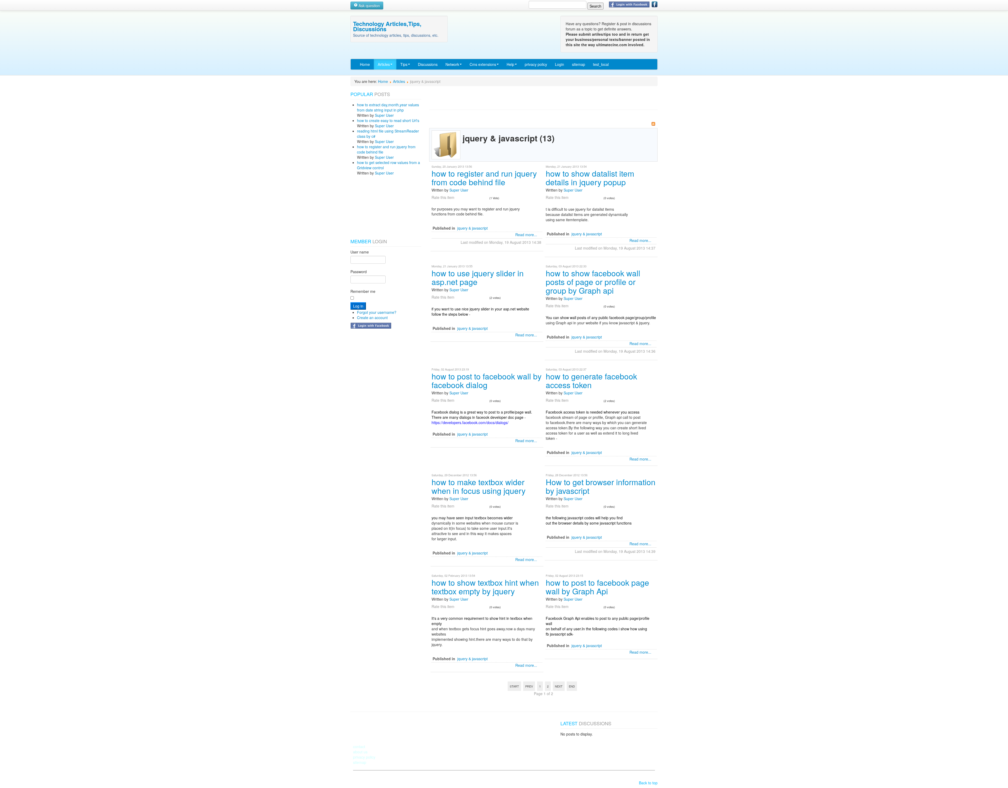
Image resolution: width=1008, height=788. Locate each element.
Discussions (428, 64)
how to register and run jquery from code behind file (484, 178)
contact (359, 746)
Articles (384, 64)
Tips (403, 64)
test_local (601, 64)
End (572, 686)
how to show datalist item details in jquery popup (590, 178)
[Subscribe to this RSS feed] (653, 124)
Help (510, 64)
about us (360, 751)
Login (559, 64)
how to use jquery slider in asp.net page (478, 277)
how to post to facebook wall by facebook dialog (487, 380)
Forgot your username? (376, 312)
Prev (529, 686)
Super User (384, 115)
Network (452, 64)
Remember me (362, 291)
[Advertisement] (376, 207)
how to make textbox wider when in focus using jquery (479, 486)
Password (358, 271)
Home (365, 64)
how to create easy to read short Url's (388, 120)
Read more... (526, 234)
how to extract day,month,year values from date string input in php (388, 107)
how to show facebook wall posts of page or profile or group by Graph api (593, 281)
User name (359, 252)
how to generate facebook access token (591, 380)
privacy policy (536, 64)
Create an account (372, 317)
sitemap (578, 64)
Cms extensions (483, 64)
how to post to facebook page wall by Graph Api (597, 587)
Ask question (369, 5)
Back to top (648, 782)
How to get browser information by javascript (600, 486)
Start (514, 686)
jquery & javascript (472, 228)
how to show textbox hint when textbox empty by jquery (485, 587)
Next (559, 686)
